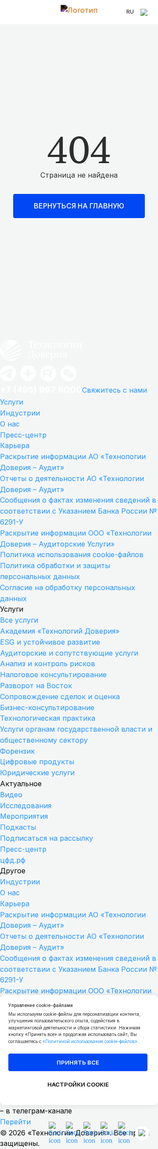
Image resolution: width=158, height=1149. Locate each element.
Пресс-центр (23, 434)
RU (130, 11)
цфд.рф (12, 860)
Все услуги (19, 620)
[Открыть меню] (13, 12)
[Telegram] (8, 380)
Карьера (14, 445)
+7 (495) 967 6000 (41, 389)
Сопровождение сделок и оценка (60, 696)
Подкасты (18, 827)
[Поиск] (144, 12)
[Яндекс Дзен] (28, 380)
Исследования (25, 805)
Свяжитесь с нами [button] (114, 390)
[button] (68, 380)
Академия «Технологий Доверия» (59, 631)
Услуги (11, 402)
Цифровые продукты (37, 761)
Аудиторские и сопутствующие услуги (69, 653)
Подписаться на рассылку (46, 838)
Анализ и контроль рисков (47, 663)
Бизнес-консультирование (47, 707)
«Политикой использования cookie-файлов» (90, 1041)
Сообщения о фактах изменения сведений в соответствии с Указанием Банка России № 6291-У (78, 511)
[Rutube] (48, 380)
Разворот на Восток (36, 685)
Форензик (17, 751)
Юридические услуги (37, 772)
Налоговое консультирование (53, 674)
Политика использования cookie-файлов (72, 554)
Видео (11, 794)
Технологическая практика (47, 718)
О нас (10, 423)
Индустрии (20, 413)
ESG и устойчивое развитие (50, 642)
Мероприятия (24, 816)
